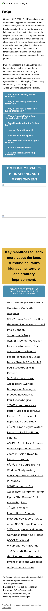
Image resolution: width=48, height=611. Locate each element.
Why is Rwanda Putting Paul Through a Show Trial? (20, 117)
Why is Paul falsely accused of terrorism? (21, 103)
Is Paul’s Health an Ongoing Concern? (20, 154)
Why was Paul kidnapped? (20, 135)
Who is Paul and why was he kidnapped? (20, 95)
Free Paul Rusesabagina (12, 605)
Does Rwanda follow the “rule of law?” (22, 124)
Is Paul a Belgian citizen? (20, 147)
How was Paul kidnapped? (20, 130)
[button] (24, 95)
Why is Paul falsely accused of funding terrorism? (21, 110)
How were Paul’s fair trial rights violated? (22, 141)
